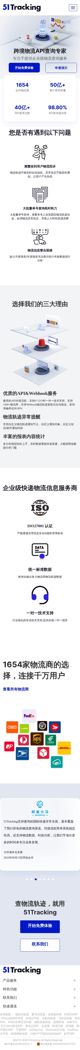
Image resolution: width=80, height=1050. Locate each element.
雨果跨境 (58, 1022)
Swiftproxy (36, 1029)
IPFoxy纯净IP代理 (12, 1018)
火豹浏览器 (49, 1018)
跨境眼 (70, 1025)
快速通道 (10, 1006)
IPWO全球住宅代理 (19, 1022)
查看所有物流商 (16, 689)
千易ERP (21, 1029)
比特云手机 (32, 1018)
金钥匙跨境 (55, 1014)
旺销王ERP (70, 1014)
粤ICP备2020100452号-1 (18, 1043)
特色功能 (10, 989)
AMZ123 (72, 1022)
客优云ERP (32, 1025)
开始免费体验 (24, 68)
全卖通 (45, 1025)
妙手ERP (69, 1033)
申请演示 (61, 68)
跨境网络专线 (19, 1033)
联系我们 (10, 997)
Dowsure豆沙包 (55, 1029)
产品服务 (10, 980)
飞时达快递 (65, 1018)
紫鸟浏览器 (38, 1014)
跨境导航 (57, 1025)
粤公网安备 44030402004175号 (58, 1043)
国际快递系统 (42, 1022)
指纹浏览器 (22, 1014)
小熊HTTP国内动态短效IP (45, 1033)
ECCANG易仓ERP (12, 1025)
